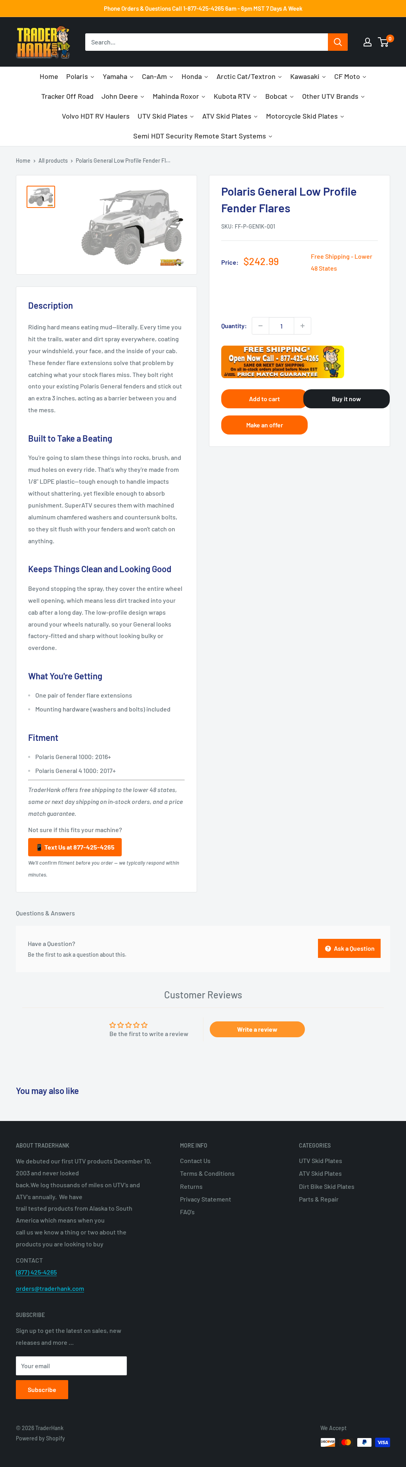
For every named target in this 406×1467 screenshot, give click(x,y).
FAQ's (187, 1211)
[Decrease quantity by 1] (260, 325)
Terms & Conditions (207, 1173)
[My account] (368, 42)
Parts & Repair (319, 1199)
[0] (384, 42)
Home (23, 160)
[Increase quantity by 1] (302, 325)
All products (53, 160)
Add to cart (264, 398)
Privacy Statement (205, 1199)
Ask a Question (354, 948)
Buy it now (346, 398)
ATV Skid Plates (320, 1173)
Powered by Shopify (40, 1438)
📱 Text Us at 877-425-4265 (75, 847)
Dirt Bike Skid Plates (326, 1186)
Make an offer (264, 425)
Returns (191, 1186)
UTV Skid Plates (320, 1160)
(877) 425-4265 (36, 1272)
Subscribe (42, 1389)
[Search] (338, 42)
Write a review (257, 1029)
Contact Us (195, 1160)
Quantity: (234, 325)
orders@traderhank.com (50, 1288)
